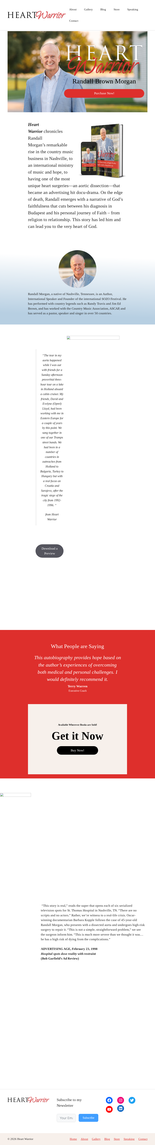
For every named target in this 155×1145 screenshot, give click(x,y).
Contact (73, 20)
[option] (77, 673)
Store (117, 9)
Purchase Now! (104, 93)
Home (73, 1138)
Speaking (132, 9)
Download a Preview (50, 551)
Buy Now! (77, 750)
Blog (103, 9)
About (73, 9)
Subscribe (88, 1117)
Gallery (88, 9)
